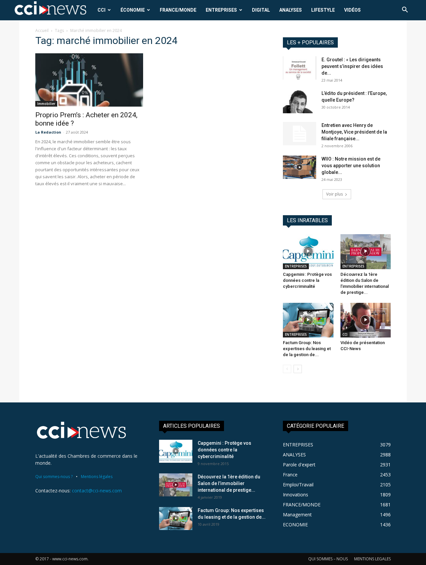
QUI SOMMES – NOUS (328, 559)
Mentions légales (96, 476)
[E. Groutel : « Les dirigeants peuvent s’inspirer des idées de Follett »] (299, 68)
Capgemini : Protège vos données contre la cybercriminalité (307, 280)
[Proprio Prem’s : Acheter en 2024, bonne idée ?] (89, 80)
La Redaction (48, 132)
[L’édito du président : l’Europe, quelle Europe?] (299, 101)
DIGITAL (261, 10)
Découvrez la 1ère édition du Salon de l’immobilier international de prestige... (229, 483)
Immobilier (46, 103)
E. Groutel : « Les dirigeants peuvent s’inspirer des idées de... (352, 66)
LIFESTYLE (323, 10)
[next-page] (298, 369)
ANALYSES (290, 10)
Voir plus (334, 194)
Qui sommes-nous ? (54, 476)
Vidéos (352, 10)
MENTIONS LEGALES (372, 559)
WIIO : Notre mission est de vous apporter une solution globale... (350, 165)
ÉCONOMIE (132, 10)
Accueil (42, 30)
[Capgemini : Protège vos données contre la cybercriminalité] (308, 251)
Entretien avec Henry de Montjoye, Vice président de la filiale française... (354, 132)
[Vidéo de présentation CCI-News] (365, 320)
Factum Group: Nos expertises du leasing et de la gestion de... (307, 348)
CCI (102, 10)
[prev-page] (287, 369)
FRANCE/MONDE (178, 10)
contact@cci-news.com (97, 490)
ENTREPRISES (221, 10)
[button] (405, 10)
